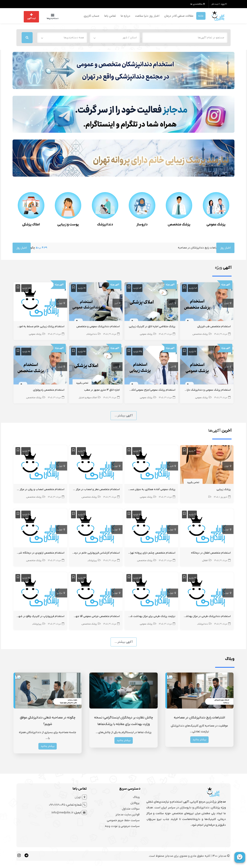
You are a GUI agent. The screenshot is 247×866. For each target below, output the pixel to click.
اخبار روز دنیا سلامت (147, 15)
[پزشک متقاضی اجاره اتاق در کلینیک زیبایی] (151, 302)
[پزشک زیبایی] (207, 465)
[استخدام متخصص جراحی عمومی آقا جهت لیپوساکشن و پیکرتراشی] (96, 592)
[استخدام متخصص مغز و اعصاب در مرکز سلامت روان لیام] (96, 465)
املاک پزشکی (31, 224)
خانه (201, 15)
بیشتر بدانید (199, 739)
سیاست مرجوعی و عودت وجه (122, 825)
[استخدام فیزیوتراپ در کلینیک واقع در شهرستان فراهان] (40, 592)
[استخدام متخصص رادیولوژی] (40, 365)
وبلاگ (136, 796)
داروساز (142, 224)
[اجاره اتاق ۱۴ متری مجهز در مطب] (96, 365)
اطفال (205, 560)
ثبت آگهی (31, 18)
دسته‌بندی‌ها (49, 18)
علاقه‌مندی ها (196, 4)
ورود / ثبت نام (218, 4)
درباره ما (125, 15)
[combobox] (114, 37)
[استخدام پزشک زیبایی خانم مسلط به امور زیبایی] (40, 302)
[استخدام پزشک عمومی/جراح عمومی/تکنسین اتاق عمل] (151, 365)
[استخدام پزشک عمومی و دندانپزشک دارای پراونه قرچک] (207, 365)
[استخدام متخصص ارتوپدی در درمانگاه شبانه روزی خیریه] (40, 528)
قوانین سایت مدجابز (127, 814)
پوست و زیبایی (68, 224)
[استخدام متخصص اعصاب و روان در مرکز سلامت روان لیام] (40, 465)
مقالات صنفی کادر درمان (178, 15)
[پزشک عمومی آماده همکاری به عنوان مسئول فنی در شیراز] (151, 465)
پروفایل (135, 802)
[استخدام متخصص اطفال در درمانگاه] (207, 528)
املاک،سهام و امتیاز (88, 397)
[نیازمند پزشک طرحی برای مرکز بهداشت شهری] (151, 592)
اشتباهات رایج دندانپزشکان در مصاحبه (162, 247)
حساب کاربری (91, 15)
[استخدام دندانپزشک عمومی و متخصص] (96, 302)
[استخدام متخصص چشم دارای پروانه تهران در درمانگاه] (151, 528)
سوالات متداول (131, 808)
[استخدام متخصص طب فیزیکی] (207, 302)
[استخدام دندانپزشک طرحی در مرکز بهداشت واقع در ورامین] (207, 592)
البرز (116, 302)
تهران (226, 302)
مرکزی (60, 592)
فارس (171, 302)
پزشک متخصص (179, 224)
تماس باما (110, 15)
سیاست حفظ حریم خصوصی (123, 820)
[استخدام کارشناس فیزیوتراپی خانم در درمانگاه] (96, 528)
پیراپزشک (92, 560)
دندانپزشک (105, 224)
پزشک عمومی (215, 224)
